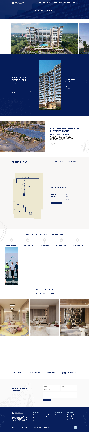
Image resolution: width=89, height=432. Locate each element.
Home (40, 2)
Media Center (54, 2)
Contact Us (60, 2)
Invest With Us (67, 2)
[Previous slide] (51, 144)
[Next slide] (54, 144)
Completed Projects (47, 417)
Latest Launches (47, 414)
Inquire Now (67, 81)
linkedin (25, 427)
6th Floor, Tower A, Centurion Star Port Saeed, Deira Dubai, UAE (72, 415)
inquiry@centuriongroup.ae (72, 419)
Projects (49, 2)
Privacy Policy (57, 414)
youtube (19, 427)
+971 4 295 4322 (74, 2)
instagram (13, 427)
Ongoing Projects (47, 416)
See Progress (67, 88)
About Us (44, 2)
